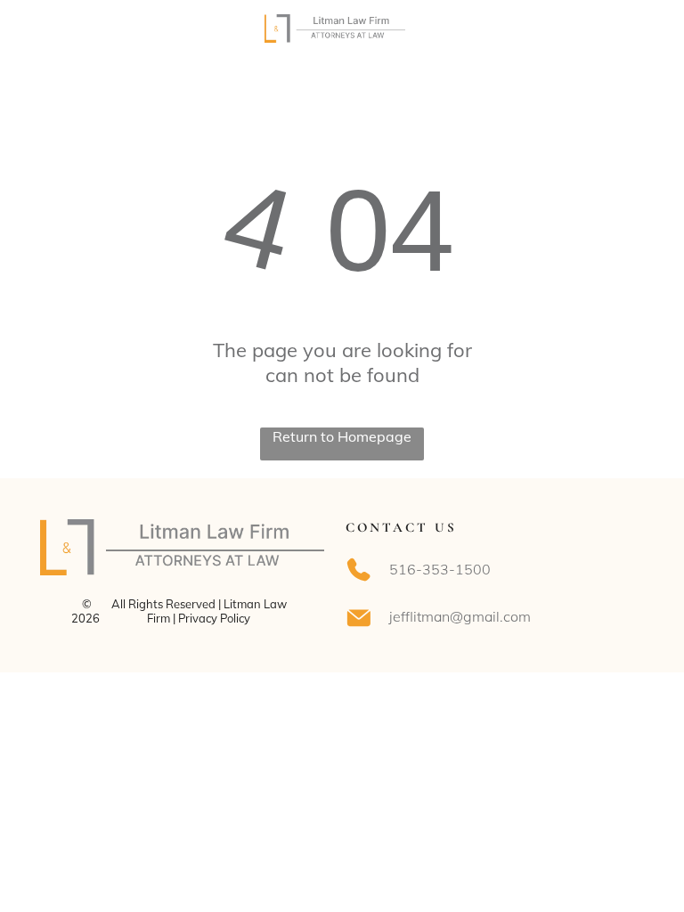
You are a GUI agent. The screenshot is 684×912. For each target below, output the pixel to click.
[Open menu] (628, 28)
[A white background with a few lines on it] (56, 37)
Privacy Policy (214, 618)
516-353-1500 (440, 569)
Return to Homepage (342, 436)
